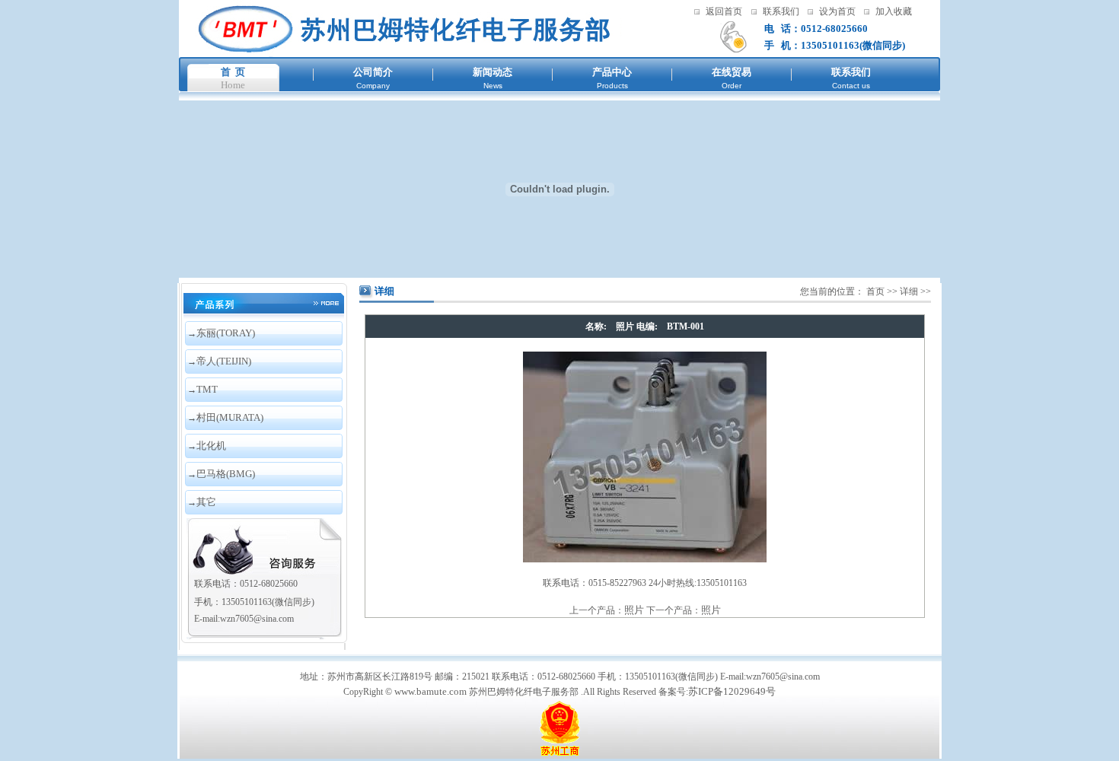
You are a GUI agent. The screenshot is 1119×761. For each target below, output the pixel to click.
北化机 (211, 445)
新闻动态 (492, 72)
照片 (634, 610)
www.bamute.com (430, 691)
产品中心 (612, 72)
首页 (875, 291)
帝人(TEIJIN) (223, 361)
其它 (206, 502)
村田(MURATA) (229, 417)
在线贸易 (731, 72)
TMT (207, 389)
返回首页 (724, 11)
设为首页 (837, 11)
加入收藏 (893, 11)
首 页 (233, 72)
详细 (909, 291)
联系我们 (781, 11)
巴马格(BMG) (225, 473)
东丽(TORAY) (225, 333)
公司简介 (373, 72)
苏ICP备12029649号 (732, 691)
